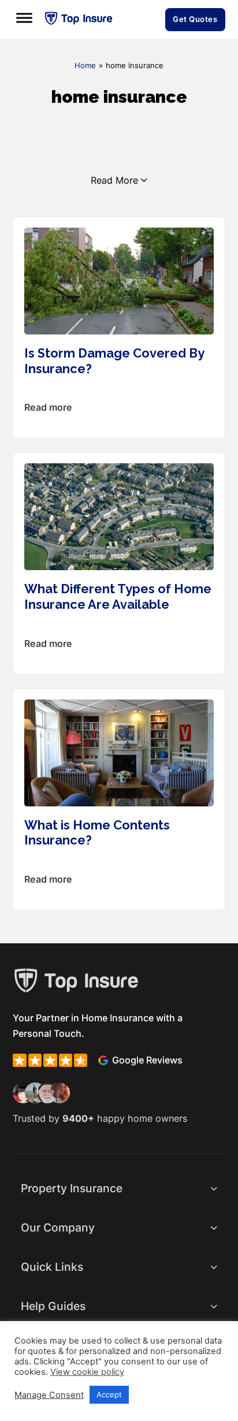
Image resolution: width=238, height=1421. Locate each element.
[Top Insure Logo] (78, 18)
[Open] (24, 18)
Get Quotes (195, 19)
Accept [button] (109, 1394)
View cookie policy (87, 1372)
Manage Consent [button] (49, 1395)
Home (85, 65)
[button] (119, 1189)
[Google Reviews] (103, 1060)
